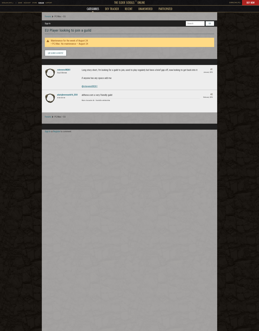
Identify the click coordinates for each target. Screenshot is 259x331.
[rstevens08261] (50, 73)
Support (48, 3)
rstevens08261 (63, 70)
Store (34, 3)
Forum (41, 3)
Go (210, 23)
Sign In (48, 23)
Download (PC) (234, 2)
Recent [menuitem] (128, 8)
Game (20, 3)
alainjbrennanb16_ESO (67, 95)
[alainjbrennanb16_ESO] (50, 98)
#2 (211, 94)
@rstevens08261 (90, 86)
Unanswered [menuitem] (145, 8)
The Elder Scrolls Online (129, 2)
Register (56, 131)
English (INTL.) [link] (7, 3)
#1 (211, 69)
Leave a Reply (56, 53)
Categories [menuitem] (93, 8)
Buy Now (251, 2)
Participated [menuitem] (165, 8)
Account (27, 3)
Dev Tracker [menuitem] (112, 8)
